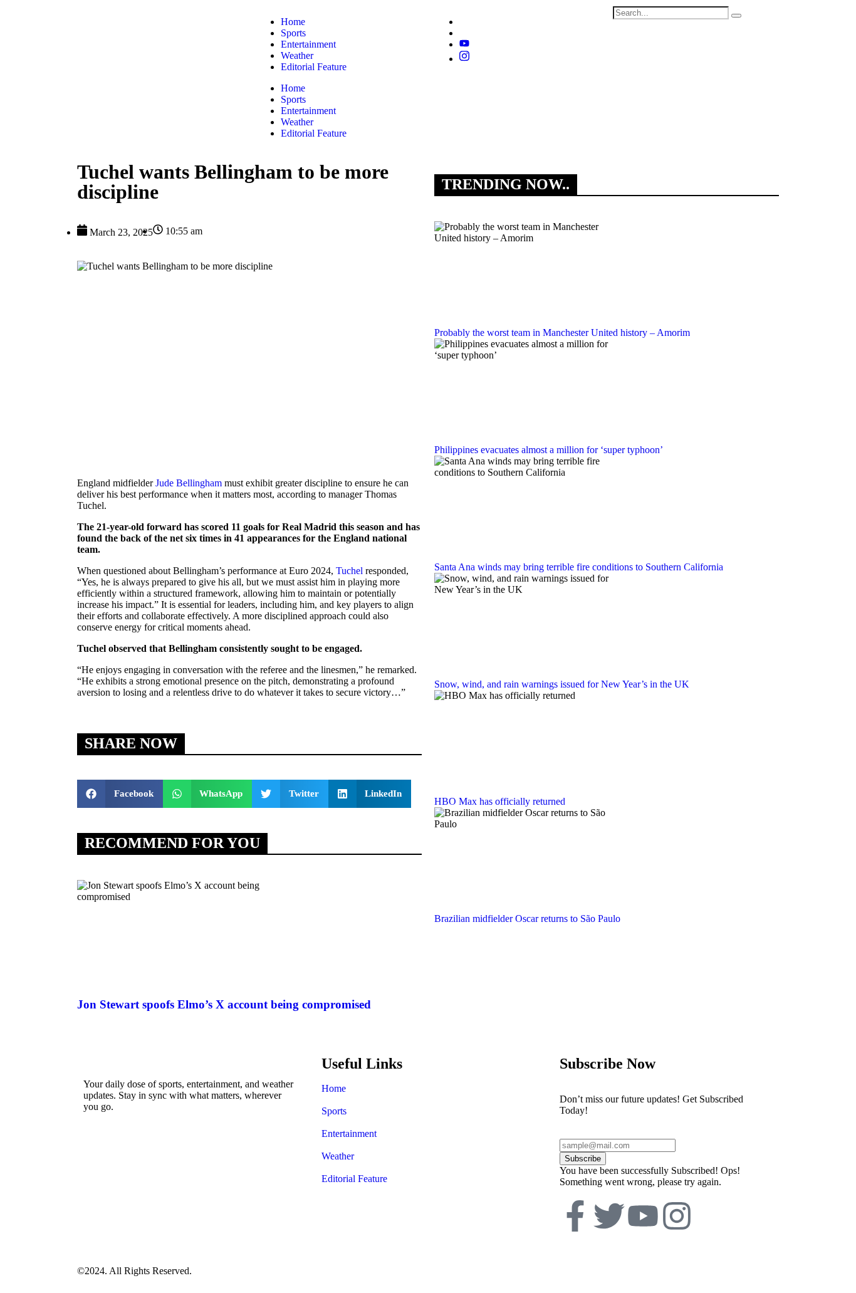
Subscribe (583, 1158)
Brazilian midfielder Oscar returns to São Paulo (527, 918)
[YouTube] (464, 44)
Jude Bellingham (188, 483)
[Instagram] (464, 58)
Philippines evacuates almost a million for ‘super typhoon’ (548, 449)
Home (293, 88)
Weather (297, 122)
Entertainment (308, 110)
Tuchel (349, 570)
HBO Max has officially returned (499, 801)
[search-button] (736, 16)
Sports (293, 99)
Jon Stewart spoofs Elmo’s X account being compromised (224, 1004)
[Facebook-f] (575, 1218)
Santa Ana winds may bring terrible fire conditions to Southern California (578, 567)
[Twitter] (609, 1218)
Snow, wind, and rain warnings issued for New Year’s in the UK (561, 684)
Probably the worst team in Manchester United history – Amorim (562, 332)
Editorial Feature (314, 133)
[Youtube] (643, 1218)
